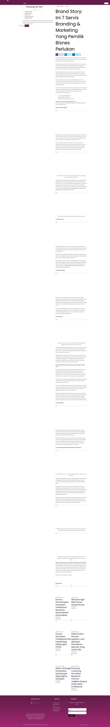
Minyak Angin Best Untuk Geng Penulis (78, 602)
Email (69, 710)
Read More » (58, 617)
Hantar (71, 715)
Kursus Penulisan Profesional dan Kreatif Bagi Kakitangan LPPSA (63, 640)
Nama (69, 707)
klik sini (70, 575)
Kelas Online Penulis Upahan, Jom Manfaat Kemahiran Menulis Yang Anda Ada (78, 641)
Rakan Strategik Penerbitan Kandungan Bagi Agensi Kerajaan (63, 673)
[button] (60, 54)
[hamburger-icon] (106, 3)
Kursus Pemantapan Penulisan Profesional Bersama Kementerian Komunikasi (62, 607)
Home (24, 3)
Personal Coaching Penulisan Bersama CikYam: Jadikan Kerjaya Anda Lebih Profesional (79, 677)
